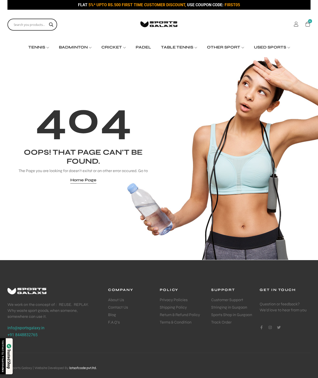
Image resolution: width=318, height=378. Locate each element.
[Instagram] (270, 327)
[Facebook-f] (261, 327)
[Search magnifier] (51, 24)
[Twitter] (279, 327)
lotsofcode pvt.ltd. (83, 368)
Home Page (83, 180)
